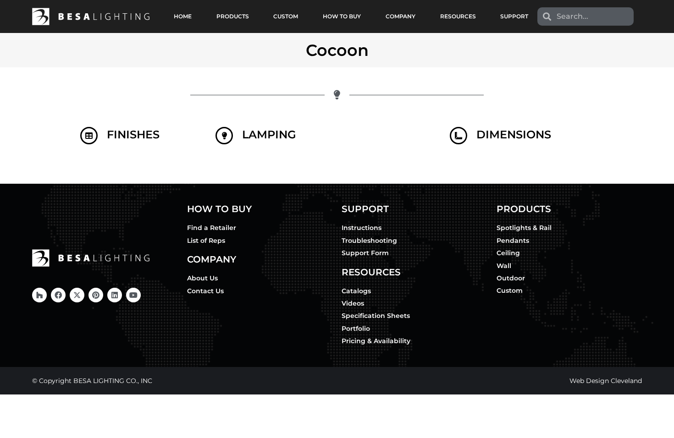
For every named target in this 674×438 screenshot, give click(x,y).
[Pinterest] (95, 295)
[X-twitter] (77, 295)
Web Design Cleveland (605, 381)
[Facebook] (58, 295)
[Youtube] (133, 295)
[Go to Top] (660, 424)
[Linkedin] (114, 295)
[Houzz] (39, 295)
